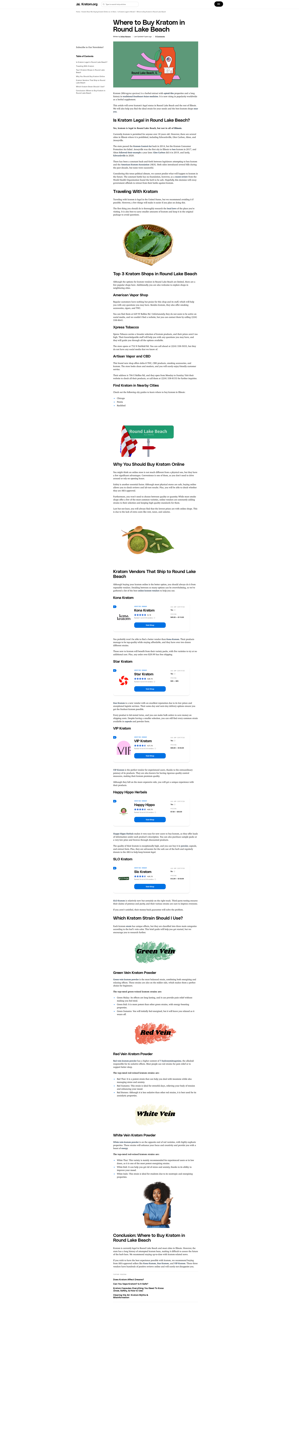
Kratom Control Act (142, 145)
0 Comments (160, 36)
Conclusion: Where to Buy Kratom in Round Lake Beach (90, 91)
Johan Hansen (126, 36)
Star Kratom (119, 702)
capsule (128, 721)
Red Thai (121, 1078)
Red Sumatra (123, 1085)
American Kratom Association (135, 164)
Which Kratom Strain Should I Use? (90, 86)
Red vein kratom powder (125, 1060)
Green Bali (122, 1004)
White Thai (122, 1159)
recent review (181, 176)
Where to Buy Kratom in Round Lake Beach (151, 12)
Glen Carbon (159, 152)
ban (174, 149)
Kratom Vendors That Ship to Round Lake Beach (90, 81)
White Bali (122, 1166)
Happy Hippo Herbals (123, 833)
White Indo (122, 1173)
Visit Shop (150, 625)
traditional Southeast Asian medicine (140, 96)
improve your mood (126, 1169)
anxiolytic (121, 1095)
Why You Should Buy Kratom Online (90, 76)
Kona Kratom (172, 638)
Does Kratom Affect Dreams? (128, 1280)
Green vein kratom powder (126, 979)
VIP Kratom (118, 769)
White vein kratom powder (126, 1141)
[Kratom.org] (87, 4)
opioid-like (169, 93)
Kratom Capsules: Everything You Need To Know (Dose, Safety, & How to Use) (138, 1289)
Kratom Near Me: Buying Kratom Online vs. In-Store (99, 12)
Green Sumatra (124, 1010)
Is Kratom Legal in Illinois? (126, 12)
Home (78, 12)
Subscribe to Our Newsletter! (90, 47)
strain (128, 925)
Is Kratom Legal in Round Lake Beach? (91, 62)
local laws (171, 208)
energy (124, 1148)
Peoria (120, 401)
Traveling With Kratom (85, 66)
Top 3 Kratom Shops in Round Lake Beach (90, 71)
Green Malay (123, 997)
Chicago (121, 397)
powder (184, 845)
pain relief (179, 997)
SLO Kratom (119, 900)
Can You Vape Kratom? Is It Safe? (130, 1284)
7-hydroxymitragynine (170, 1060)
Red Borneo (122, 1092)
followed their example (130, 152)
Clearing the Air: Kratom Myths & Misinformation (130, 1296)
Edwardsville (119, 155)
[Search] (104, 4)
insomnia (177, 1078)
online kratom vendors (149, 590)
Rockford (121, 405)
